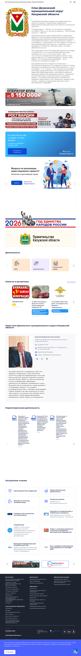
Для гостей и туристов (12, 616)
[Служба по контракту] (25, 564)
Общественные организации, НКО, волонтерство (62, 581)
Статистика (33, 588)
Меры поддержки (35, 581)
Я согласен (10, 652)
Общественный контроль (61, 577)
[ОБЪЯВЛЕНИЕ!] (20, 292)
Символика (8, 608)
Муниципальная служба (37, 593)
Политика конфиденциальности (42, 632)
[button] (74, 266)
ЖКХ (14, 304)
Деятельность (34, 577)
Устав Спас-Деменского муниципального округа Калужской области (12, 621)
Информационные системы (38, 606)
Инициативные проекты (61, 579)
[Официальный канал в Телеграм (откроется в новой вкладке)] (64, 632)
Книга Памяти (9, 614)
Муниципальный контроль (37, 608)
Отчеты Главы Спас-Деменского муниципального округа (14, 579)
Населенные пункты (11, 618)
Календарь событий (11, 587)
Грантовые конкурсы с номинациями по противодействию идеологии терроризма (14, 599)
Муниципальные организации (38, 595)
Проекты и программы (36, 583)
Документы (33, 597)
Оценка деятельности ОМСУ (62, 584)
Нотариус (8, 603)
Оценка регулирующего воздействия (37, 603)
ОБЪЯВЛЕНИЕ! (17, 302)
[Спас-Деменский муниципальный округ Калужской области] (17, 22)
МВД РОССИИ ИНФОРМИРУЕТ (56, 311)
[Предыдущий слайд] (6, 184)
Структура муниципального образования (38, 591)
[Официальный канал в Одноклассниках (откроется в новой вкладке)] (74, 632)
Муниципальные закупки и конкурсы (37, 600)
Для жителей (9, 577)
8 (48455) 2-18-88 (10, 631)
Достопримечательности (12, 612)
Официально (33, 586)
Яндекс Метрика (37, 642)
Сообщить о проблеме (17, 151)
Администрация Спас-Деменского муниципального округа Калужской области (40, 312)
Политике (16, 646)
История (7, 610)
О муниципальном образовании (15, 606)
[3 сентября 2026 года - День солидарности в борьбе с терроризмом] (60, 292)
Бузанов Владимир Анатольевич (47, 337)
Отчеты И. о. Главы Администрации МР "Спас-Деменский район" (13, 584)
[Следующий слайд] (75, 184)
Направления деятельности (38, 579)
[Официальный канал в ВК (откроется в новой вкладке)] (69, 632)
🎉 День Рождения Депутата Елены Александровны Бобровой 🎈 (39, 304)
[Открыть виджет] (76, 651)
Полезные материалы (11, 591)
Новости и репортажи (12, 589)
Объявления (9, 595)
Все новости (71, 282)
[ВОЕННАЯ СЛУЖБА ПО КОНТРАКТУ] (40, 97)
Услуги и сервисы (10, 593)
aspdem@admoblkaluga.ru (13, 635)
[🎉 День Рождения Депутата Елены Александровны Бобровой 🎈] (40, 292)
